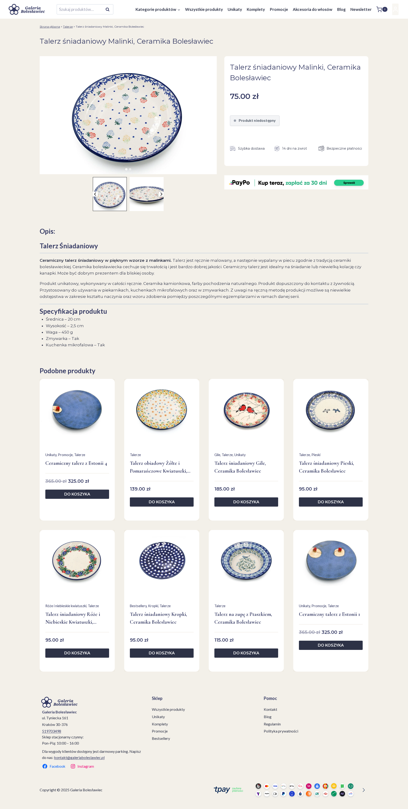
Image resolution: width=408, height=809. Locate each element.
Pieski (315, 455)
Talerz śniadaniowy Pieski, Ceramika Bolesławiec (326, 467)
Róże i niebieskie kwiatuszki (65, 606)
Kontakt (270, 709)
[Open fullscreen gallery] (212, 169)
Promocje (279, 9)
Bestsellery (138, 606)
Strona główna (50, 26)
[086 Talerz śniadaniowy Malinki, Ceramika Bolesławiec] (128, 115)
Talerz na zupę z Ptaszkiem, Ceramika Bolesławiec (243, 618)
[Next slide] (161, 194)
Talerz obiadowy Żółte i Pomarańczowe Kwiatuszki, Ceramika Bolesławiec (158, 467)
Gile (217, 455)
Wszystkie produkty (204, 9)
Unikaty (235, 9)
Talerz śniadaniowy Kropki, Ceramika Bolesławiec (158, 618)
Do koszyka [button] (77, 494)
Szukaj (108, 9)
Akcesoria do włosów (312, 9)
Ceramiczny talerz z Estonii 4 (76, 463)
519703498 (51, 731)
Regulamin (272, 724)
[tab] (126, 169)
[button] (110, 194)
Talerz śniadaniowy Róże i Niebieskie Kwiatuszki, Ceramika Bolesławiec (72, 618)
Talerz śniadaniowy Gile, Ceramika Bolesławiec (240, 467)
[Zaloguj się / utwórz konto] (395, 9)
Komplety (256, 9)
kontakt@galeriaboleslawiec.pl (79, 757)
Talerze (68, 26)
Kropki (153, 606)
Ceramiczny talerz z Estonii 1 (329, 614)
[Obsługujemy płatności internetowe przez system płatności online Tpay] (288, 789)
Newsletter (361, 9)
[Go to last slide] (95, 194)
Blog (341, 9)
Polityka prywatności (281, 731)
